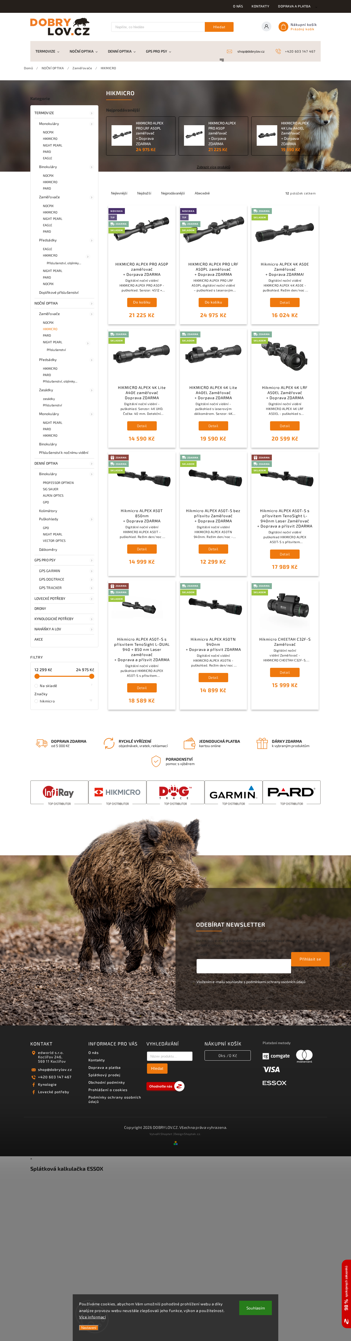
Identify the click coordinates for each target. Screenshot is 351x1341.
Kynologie (47, 1084)
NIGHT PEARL (52, 145)
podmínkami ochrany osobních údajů (276, 982)
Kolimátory (48, 510)
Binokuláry (48, 166)
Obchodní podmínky (106, 1082)
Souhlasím (255, 1308)
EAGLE (47, 158)
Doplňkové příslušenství (58, 292)
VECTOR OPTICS (54, 541)
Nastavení (88, 1328)
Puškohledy (48, 519)
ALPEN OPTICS (53, 495)
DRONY (40, 608)
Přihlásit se (310, 959)
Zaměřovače (49, 197)
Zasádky (46, 390)
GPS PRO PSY (45, 560)
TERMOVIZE (44, 113)
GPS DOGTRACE (51, 579)
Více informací (92, 1317)
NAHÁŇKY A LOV (47, 629)
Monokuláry (49, 123)
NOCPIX (48, 132)
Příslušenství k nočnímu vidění (63, 452)
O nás (238, 6)
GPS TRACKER (50, 587)
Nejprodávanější (173, 193)
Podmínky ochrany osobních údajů (114, 1099)
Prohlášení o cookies (107, 1090)
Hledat (219, 27)
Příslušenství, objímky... (64, 263)
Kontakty (260, 6)
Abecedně (202, 193)
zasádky (49, 399)
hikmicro (66, 701)
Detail (285, 302)
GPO (46, 502)
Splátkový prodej (104, 1075)
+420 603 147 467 (54, 1077)
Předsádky (48, 240)
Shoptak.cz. (192, 1134)
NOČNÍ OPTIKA (46, 303)
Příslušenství (56, 350)
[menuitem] (49, 51)
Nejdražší (144, 193)
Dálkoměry (48, 549)
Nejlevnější (119, 193)
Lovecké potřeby (53, 1092)
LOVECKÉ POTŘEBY (50, 598)
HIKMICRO (50, 138)
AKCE (38, 639)
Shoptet (166, 1134)
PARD (47, 152)
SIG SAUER (50, 489)
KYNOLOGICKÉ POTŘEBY (53, 618)
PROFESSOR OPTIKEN (58, 483)
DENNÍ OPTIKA (46, 463)
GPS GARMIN (49, 571)
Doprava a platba (294, 6)
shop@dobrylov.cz (55, 1069)
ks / (227, 1055)
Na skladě (66, 685)
